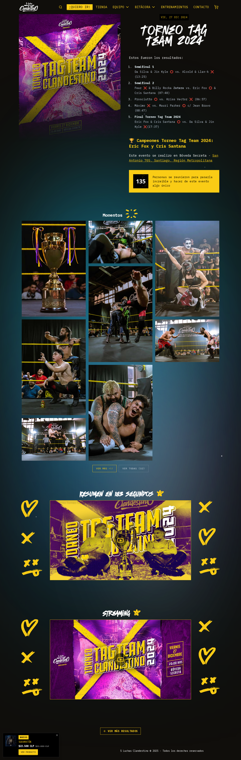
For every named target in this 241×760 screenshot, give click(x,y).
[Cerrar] (57, 735)
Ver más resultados (123, 731)
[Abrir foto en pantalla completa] (54, 269)
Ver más (104, 468)
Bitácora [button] (142, 7)
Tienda (101, 7)
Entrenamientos (174, 7)
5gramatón (25, 741)
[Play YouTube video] (120, 540)
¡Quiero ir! (79, 7)
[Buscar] (60, 7)
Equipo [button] (118, 7)
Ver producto (28, 752)
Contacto (201, 7)
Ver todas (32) (133, 468)
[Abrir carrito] (216, 7)
